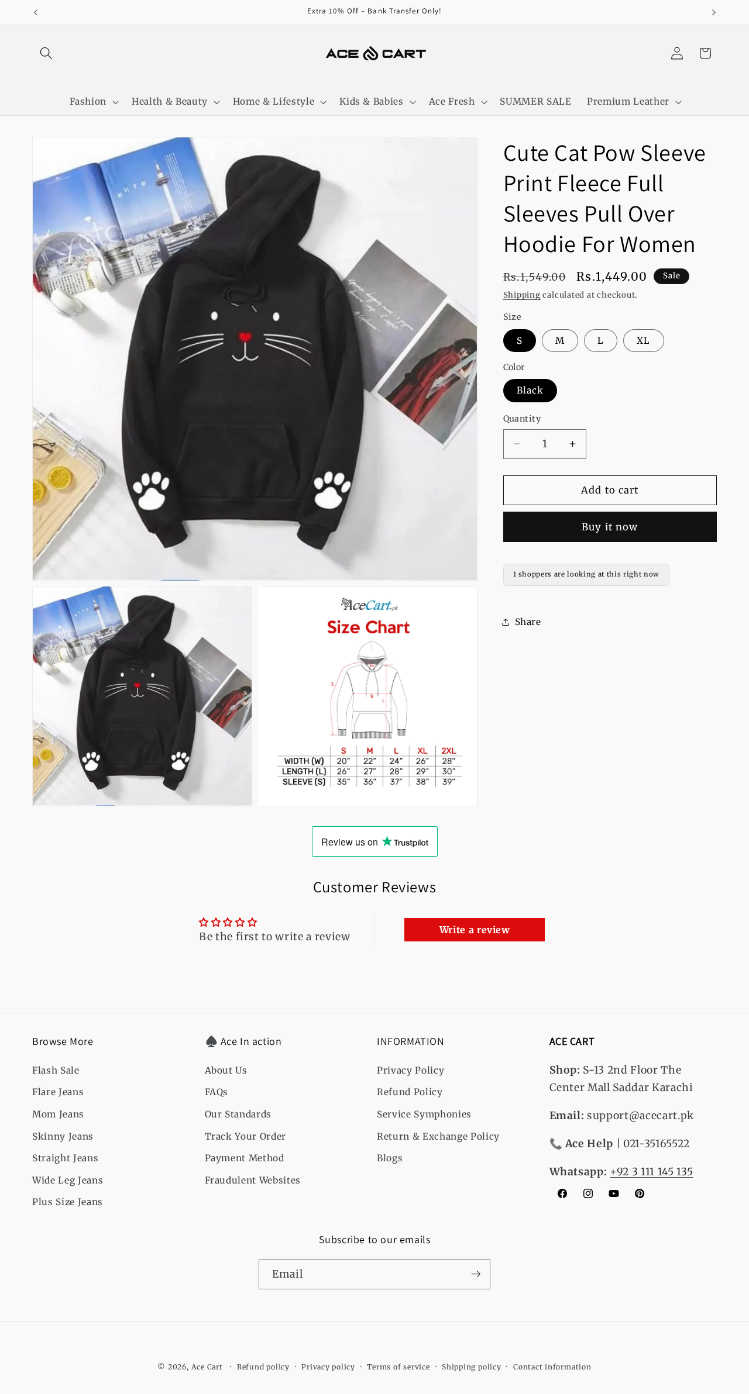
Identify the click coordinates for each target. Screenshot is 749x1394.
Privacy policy (328, 1366)
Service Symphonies (424, 1113)
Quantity (522, 418)
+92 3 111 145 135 (651, 1171)
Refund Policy (410, 1092)
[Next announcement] (714, 12)
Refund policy (263, 1366)
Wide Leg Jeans (67, 1179)
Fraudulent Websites (253, 1179)
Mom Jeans (58, 1113)
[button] (46, 53)
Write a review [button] (474, 930)
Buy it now (610, 526)
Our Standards (238, 1113)
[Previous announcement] (36, 12)
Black (530, 390)
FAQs (217, 1092)
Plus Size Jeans (67, 1201)
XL (643, 340)
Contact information (552, 1366)
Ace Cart (208, 1366)
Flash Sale (56, 1069)
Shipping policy (471, 1366)
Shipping (522, 295)
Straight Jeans (65, 1157)
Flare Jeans (58, 1092)
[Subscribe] (476, 1274)
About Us (226, 1069)
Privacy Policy (410, 1069)
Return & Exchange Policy (438, 1135)
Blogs (390, 1157)
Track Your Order (246, 1135)
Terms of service (398, 1366)
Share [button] (528, 621)
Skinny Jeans (63, 1135)
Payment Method (244, 1157)
